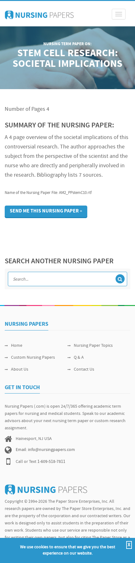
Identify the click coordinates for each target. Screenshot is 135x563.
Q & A (79, 357)
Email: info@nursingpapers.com (45, 450)
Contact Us (84, 369)
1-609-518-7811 (51, 461)
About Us (19, 369)
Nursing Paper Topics (93, 345)
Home (16, 345)
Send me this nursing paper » (46, 211)
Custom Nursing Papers (33, 357)
